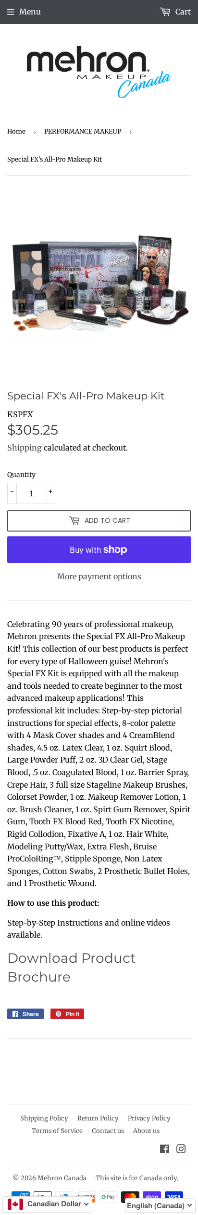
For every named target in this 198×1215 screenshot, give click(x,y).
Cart (182, 11)
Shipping (24, 447)
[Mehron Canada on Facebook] (165, 1150)
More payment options (99, 576)
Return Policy (98, 1118)
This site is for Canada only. (137, 1178)
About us (146, 1131)
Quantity (21, 474)
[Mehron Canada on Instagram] (181, 1150)
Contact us (108, 1131)
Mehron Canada (62, 1178)
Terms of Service (57, 1131)
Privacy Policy (149, 1118)
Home (16, 131)
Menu (30, 11)
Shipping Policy (44, 1118)
